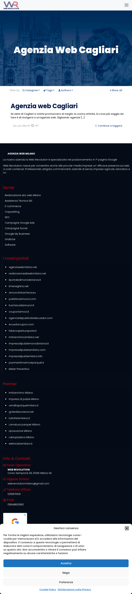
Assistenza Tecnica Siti (18, 200)
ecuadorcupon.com (21, 324)
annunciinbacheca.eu (22, 292)
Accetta (66, 563)
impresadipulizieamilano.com (27, 350)
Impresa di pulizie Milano (24, 399)
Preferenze (66, 582)
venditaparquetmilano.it (23, 405)
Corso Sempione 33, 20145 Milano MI (30, 473)
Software (10, 245)
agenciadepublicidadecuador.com (31, 318)
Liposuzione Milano (20, 431)
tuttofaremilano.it (19, 418)
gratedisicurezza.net (21, 412)
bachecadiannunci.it (21, 305)
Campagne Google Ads (20, 222)
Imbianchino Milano (21, 392)
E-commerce (13, 206)
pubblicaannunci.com (22, 299)
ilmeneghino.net (19, 286)
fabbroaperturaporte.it (23, 331)
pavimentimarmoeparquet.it (26, 362)
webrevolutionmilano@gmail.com (28, 483)
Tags (49, 90)
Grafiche (10, 239)
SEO (7, 217)
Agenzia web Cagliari (44, 106)
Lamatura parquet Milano (24, 424)
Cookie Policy (47, 589)
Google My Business (17, 234)
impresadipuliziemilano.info (25, 356)
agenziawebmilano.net (23, 267)
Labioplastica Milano (21, 437)
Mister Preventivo (19, 369)
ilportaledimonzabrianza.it (25, 280)
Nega (66, 573)
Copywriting (12, 211)
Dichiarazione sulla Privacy (74, 589)
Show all (117, 90)
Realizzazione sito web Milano (23, 195)
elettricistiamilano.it (20, 443)
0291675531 (14, 494)
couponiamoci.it (19, 311)
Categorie (31, 90)
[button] (127, 528)
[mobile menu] (126, 5)
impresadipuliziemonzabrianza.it (29, 343)
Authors (66, 90)
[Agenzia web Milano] (11, 5)
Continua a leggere (110, 125)
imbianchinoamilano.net (24, 337)
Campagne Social (16, 228)
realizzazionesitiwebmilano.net (27, 273)
